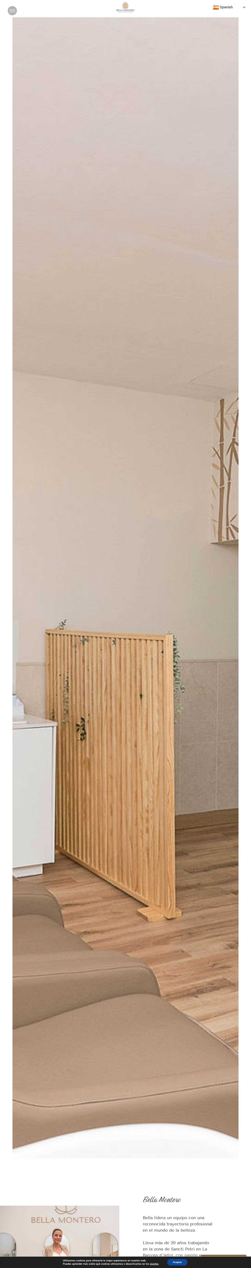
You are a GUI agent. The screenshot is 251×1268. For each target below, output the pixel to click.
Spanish (226, 7)
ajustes (154, 1264)
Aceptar (177, 1262)
